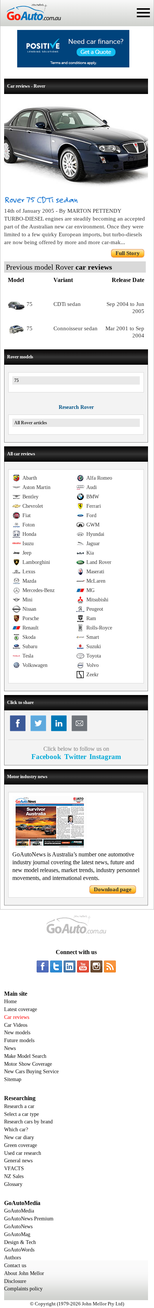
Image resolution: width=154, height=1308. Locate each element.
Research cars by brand (28, 1122)
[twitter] (56, 966)
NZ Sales (14, 1176)
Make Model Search (25, 1056)
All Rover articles (30, 422)
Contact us (15, 1265)
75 (16, 380)
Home (10, 1001)
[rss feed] (110, 966)
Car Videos (15, 1025)
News (10, 1048)
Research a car (19, 1106)
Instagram (105, 757)
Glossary (13, 1184)
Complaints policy (23, 1289)
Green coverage (20, 1145)
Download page (113, 889)
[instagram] (96, 966)
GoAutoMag (17, 1234)
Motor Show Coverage (28, 1064)
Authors (12, 1257)
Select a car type (21, 1114)
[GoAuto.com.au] (30, 23)
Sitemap (12, 1079)
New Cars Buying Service (31, 1071)
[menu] (143, 12)
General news (18, 1160)
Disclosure (15, 1281)
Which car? (16, 1129)
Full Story (128, 253)
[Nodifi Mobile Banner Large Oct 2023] (73, 66)
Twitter (75, 757)
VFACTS (14, 1168)
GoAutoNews (18, 1226)
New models (17, 1032)
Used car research (22, 1153)
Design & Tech (20, 1242)
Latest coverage (20, 1009)
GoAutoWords (19, 1250)
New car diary (19, 1137)
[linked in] (69, 966)
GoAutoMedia (19, 1211)
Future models (19, 1040)
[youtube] (83, 966)
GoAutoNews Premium (28, 1218)
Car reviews (16, 1017)
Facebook (46, 757)
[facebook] (42, 966)
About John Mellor (24, 1273)
